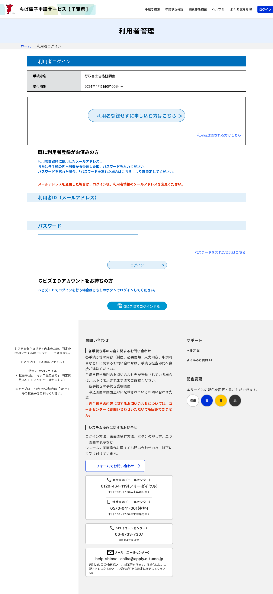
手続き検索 (152, 9)
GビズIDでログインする (141, 306)
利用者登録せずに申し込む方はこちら (136, 115)
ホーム (25, 46)
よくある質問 (239, 9)
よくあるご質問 (197, 360)
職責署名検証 (198, 9)
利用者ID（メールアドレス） (68, 197)
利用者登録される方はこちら (219, 135)
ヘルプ (216, 9)
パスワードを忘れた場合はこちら (220, 252)
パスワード (49, 225)
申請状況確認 (174, 9)
